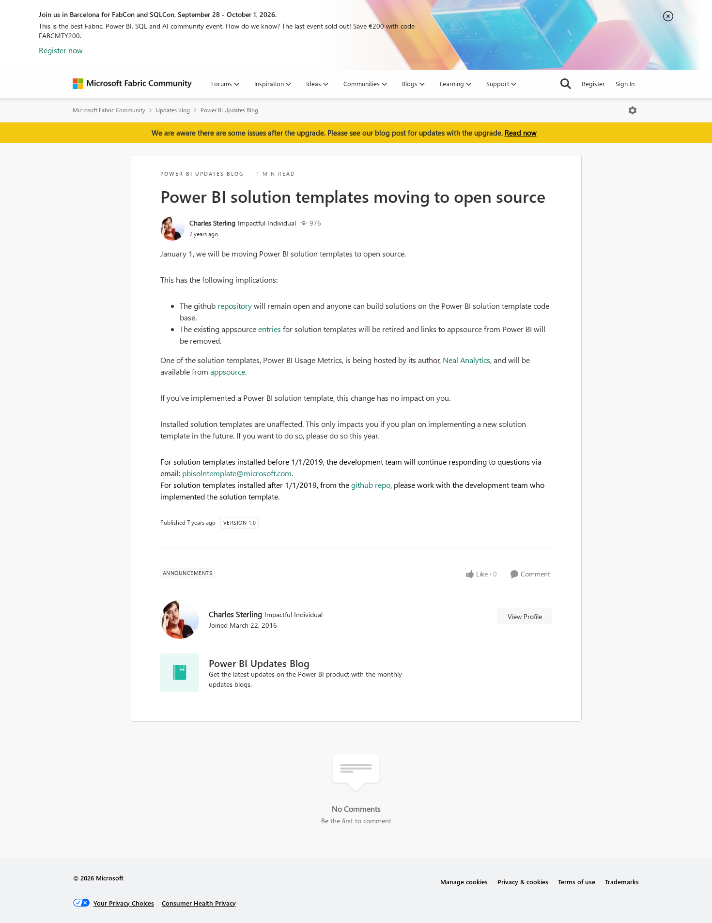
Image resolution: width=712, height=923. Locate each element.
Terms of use (576, 882)
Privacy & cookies (522, 882)
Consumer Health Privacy (199, 903)
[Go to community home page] (132, 83)
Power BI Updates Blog (229, 110)
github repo (370, 485)
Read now (521, 132)
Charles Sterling (212, 222)
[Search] (566, 84)
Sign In (625, 83)
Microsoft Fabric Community (109, 110)
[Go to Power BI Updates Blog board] (179, 672)
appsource (227, 371)
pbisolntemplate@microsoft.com (237, 473)
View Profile (525, 616)
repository (234, 306)
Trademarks (622, 882)
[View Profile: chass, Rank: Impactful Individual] (172, 228)
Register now (61, 50)
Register (593, 83)
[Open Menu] (632, 110)
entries (269, 329)
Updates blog (173, 110)
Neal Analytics (466, 360)
